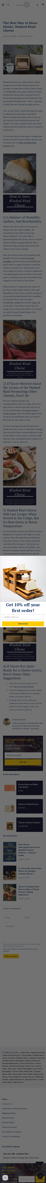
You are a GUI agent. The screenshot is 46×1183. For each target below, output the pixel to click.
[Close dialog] (44, 558)
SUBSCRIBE (23, 624)
